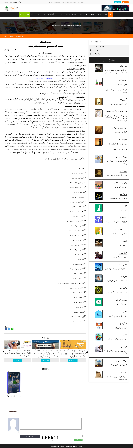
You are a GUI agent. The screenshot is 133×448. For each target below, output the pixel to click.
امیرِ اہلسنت (92, 14)
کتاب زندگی (124, 241)
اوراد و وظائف (123, 66)
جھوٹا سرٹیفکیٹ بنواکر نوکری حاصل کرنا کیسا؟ (117, 281)
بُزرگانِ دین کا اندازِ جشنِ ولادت (120, 149)
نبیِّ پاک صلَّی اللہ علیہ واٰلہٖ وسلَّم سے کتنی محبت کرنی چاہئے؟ (116, 162)
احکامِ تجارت (59, 14)
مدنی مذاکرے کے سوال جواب (120, 157)
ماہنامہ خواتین (117, 2)
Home (5, 36)
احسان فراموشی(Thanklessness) (118, 198)
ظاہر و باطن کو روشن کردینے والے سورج (117, 104)
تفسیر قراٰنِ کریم (123, 100)
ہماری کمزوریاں (123, 194)
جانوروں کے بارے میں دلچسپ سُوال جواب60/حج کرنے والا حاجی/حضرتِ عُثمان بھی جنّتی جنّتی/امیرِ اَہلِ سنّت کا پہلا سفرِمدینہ (115, 118)
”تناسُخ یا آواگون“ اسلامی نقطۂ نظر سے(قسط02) (116, 222)
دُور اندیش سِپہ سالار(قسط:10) (120, 234)
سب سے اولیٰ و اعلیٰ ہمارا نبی (120, 229)
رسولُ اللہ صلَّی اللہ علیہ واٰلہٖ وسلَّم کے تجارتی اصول (115, 269)
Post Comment (78, 440)
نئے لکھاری (124, 372)
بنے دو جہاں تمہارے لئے (121, 187)
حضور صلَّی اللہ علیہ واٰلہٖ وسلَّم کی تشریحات (118, 316)
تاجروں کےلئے (123, 265)
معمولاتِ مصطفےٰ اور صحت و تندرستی (119, 365)
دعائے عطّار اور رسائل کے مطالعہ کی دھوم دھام (116, 111)
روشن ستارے (123, 288)
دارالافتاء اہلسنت (123, 171)
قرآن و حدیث (99, 14)
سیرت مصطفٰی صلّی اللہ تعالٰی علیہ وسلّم (14, 396)
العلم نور (125, 312)
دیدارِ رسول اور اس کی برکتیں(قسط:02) (118, 144)
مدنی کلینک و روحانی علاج (121, 361)
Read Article (18, 360)
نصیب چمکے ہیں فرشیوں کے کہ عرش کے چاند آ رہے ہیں (116, 91)
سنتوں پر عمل (124, 210)
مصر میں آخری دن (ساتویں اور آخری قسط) (117, 339)
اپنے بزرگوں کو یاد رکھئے (121, 300)
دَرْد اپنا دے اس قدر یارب (120, 84)
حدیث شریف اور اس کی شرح (120, 128)
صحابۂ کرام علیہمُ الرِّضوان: (121, 304)
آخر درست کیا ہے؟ (122, 217)
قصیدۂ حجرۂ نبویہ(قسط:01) (121, 328)
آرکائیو (38, 14)
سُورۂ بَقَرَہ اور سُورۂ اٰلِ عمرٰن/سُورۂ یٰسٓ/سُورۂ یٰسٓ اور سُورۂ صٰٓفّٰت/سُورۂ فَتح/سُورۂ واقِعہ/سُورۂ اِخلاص (116, 71)
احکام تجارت (124, 276)
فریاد (126, 206)
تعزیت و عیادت (123, 347)
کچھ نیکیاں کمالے (123, 253)
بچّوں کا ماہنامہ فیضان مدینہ (83, 14)
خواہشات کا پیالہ (123, 245)
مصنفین (32, 14)
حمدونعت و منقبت (123, 80)
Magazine (11, 36)
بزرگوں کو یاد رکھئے (51, 14)
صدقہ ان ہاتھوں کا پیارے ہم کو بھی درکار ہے (116, 292)
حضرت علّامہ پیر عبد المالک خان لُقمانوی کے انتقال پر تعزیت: (115, 352)
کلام (106, 14)
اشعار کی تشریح (123, 324)
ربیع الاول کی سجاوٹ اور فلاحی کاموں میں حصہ (116, 175)
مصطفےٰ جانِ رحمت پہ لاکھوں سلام (119, 132)
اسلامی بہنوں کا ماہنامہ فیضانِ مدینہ (70, 14)
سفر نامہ (43, 14)
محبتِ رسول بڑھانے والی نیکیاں (120, 257)
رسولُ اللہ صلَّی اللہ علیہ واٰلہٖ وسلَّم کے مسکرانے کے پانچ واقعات (116, 378)
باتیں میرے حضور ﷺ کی (120, 183)
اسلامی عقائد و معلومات (121, 140)
